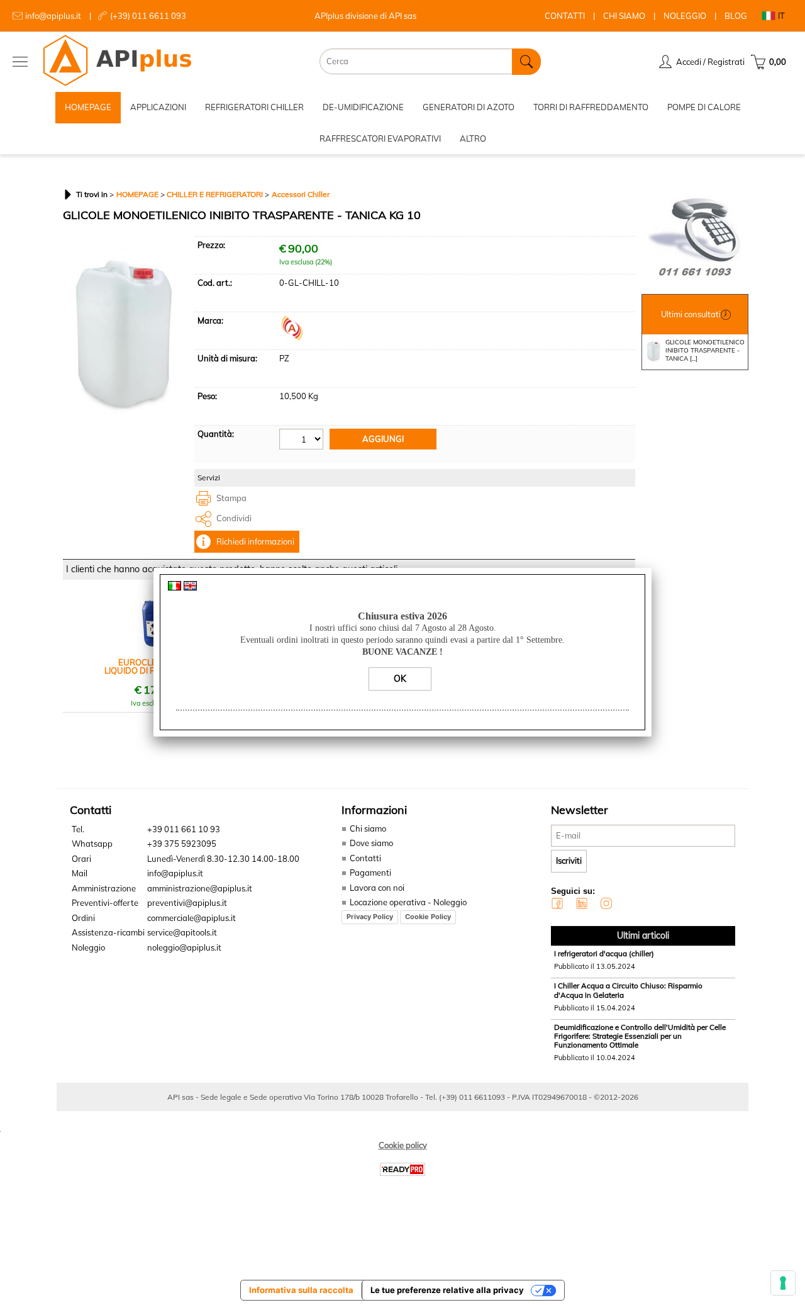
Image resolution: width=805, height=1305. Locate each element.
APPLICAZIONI (158, 107)
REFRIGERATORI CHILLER (254, 107)
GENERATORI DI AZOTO (468, 107)
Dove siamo (371, 843)
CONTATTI (565, 16)
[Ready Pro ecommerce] (402, 1169)
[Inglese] (190, 587)
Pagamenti (370, 872)
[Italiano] (174, 587)
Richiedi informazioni (255, 541)
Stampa (231, 498)
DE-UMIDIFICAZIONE (363, 107)
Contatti (365, 858)
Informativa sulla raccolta (301, 1290)
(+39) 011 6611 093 (148, 16)
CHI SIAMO (624, 16)
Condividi (234, 518)
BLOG (735, 16)
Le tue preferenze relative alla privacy (447, 1290)
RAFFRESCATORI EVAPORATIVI (380, 138)
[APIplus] (291, 337)
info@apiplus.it (53, 16)
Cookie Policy (428, 916)
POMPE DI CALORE (704, 107)
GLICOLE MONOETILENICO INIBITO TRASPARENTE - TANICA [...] (705, 350)
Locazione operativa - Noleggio (408, 902)
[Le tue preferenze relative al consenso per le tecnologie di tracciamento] (783, 1283)
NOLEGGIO (684, 16)
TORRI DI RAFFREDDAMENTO (590, 107)
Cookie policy (403, 1145)
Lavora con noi (377, 888)
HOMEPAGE (88, 107)
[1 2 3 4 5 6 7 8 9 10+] (302, 441)
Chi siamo (368, 828)
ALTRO (473, 138)
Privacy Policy (370, 916)
